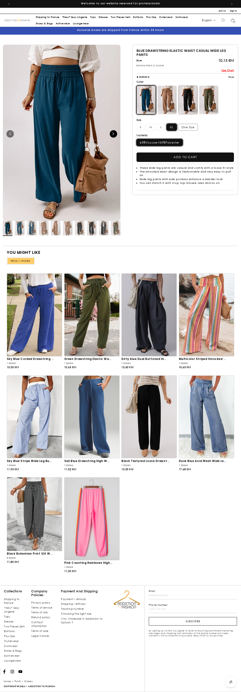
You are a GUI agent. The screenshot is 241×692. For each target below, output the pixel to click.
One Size (188, 127)
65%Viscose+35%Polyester (160, 142)
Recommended (20, 260)
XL (171, 127)
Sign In (233, 10)
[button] (233, 20)
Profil (18, 681)
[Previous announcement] (9, 4)
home (7, 681)
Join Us (222, 10)
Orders (28, 681)
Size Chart (227, 70)
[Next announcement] (232, 4)
